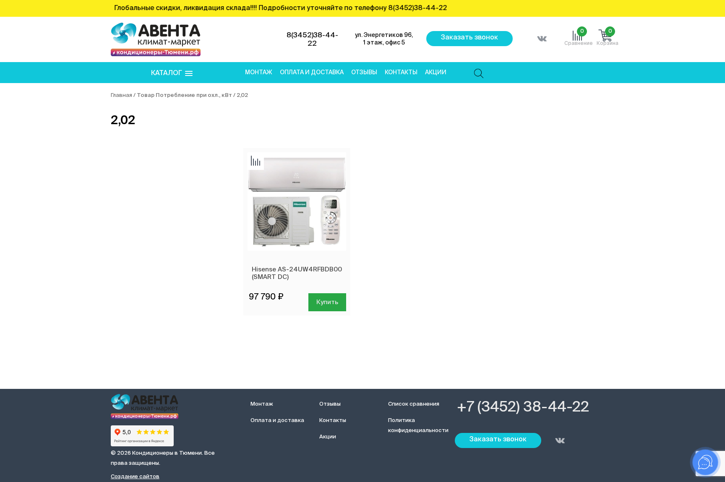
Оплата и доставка (312, 73)
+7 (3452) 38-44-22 (523, 408)
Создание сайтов (135, 476)
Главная (121, 95)
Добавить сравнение (255, 161)
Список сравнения (413, 404)
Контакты (401, 73)
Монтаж (258, 73)
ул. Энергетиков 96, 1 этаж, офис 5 (384, 39)
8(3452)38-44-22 (312, 39)
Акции (435, 73)
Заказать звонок (469, 37)
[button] (172, 74)
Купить (327, 302)
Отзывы (364, 73)
